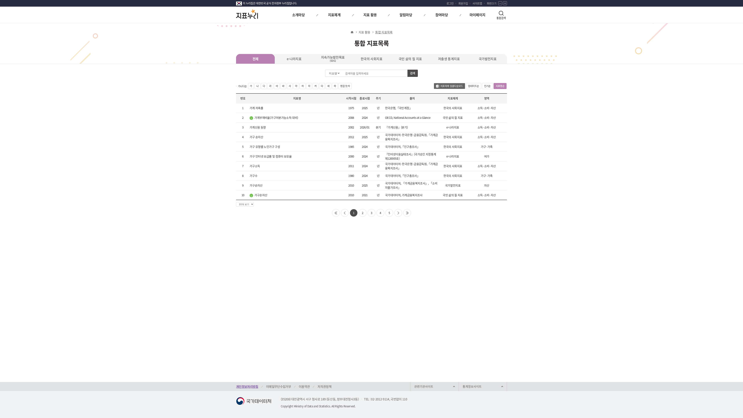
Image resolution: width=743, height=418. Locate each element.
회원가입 (463, 3)
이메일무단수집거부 (278, 386)
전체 (256, 58)
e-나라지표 (294, 58)
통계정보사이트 (472, 386)
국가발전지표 (487, 58)
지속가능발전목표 (333, 59)
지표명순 (501, 86)
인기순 (487, 86)
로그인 (450, 3)
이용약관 (304, 386)
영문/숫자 (345, 86)
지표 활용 (364, 32)
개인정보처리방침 (247, 386)
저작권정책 (324, 386)
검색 (412, 73)
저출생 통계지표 (449, 58)
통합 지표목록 (383, 32)
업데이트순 (473, 86)
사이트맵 (477, 3)
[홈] (351, 32)
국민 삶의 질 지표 (410, 58)
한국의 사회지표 (371, 58)
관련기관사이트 (423, 386)
